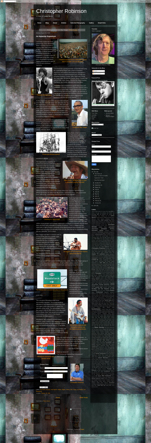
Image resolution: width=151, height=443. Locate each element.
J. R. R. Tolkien (108, 297)
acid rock (107, 215)
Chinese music (95, 246)
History (68, 389)
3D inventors (103, 214)
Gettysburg (101, 279)
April (96, 196)
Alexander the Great (96, 220)
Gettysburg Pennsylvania (109, 279)
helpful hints (100, 290)
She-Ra (112, 357)
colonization (105, 255)
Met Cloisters (100, 316)
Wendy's (100, 377)
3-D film (97, 212)
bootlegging (112, 238)
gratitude (93, 281)
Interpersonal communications (98, 297)
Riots (109, 346)
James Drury (108, 299)
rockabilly (93, 353)
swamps (108, 363)
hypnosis (96, 296)
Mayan (105, 314)
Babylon (112, 234)
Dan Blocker (107, 261)
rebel (107, 344)
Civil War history (109, 248)
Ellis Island (105, 268)
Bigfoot (98, 237)
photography (98, 337)
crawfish (100, 259)
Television (94, 366)
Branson (100, 240)
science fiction (98, 356)
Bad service (102, 236)
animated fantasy (107, 228)
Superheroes (103, 363)
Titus (102, 370)
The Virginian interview (100, 368)
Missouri (105, 317)
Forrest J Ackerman (98, 275)
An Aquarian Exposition (46, 36)
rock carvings (102, 350)
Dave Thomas (109, 262)
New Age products (103, 324)
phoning (93, 337)
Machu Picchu (107, 312)
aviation (104, 234)
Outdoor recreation (104, 331)
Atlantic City (105, 233)
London (103, 309)
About (55, 23)
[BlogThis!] (42, 387)
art (92, 233)
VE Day (93, 374)
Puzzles (103, 344)
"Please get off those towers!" (51, 154)
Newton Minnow (99, 329)
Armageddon (111, 232)
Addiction (101, 217)
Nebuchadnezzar (95, 324)
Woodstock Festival (96, 384)
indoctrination (111, 296)
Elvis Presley (111, 268)
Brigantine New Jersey (96, 241)
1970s (107, 211)
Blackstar (112, 237)
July (96, 189)
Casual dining (103, 244)
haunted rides (99, 287)
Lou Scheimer (98, 310)
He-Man (112, 287)
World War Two (101, 385)
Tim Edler (99, 370)
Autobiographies (99, 234)
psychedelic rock (81, 389)
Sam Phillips (111, 355)
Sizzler (105, 360)
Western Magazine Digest (110, 116)
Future (106, 276)
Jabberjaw (98, 299)
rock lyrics (112, 350)
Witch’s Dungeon (107, 381)
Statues (107, 362)
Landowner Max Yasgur (79, 127)
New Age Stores (110, 324)
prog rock (104, 341)
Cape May (110, 242)
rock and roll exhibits (98, 349)
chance (101, 245)
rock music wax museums (109, 352)
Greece (110, 281)
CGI (113, 244)
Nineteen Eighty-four (99, 330)
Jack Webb (103, 299)
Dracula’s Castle (111, 264)
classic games (95, 251)
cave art (111, 244)
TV (113, 370)
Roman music (109, 353)
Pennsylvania (94, 334)
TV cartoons (94, 371)
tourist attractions (106, 370)
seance (112, 356)
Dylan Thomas (95, 265)
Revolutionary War (103, 346)
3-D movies (109, 212)
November (97, 173)
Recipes (94, 117)
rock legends (107, 350)
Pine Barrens (104, 337)
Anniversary (100, 232)
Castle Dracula (97, 244)
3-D (112, 211)
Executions (108, 272)
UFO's (102, 371)
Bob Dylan (97, 238)
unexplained (107, 371)
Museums (94, 320)
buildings (103, 241)
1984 (110, 211)
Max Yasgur (73, 389)
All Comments (97, 73)
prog (100, 341)
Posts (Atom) (46, 401)
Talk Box (104, 364)
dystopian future (105, 265)
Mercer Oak (94, 316)
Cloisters (107, 254)
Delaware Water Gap (100, 264)
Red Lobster (111, 344)
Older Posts (84, 397)
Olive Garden (111, 330)
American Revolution (110, 221)
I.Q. (99, 296)
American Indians (95, 221)
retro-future (112, 345)
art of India (95, 233)
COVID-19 (95, 259)
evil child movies (105, 270)
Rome (113, 353)
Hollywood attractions (109, 292)
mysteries (112, 321)
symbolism (112, 363)
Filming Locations (106, 273)
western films (104, 377)
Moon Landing (111, 317)
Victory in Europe (105, 374)
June (96, 191)
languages (112, 304)
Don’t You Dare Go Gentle (99, 80)
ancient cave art (110, 223)
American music (102, 221)
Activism (97, 217)
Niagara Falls (105, 329)
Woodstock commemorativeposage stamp (45, 357)
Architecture (106, 232)
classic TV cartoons (98, 254)
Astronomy (100, 233)
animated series (97, 230)
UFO (99, 371)
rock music (94, 352)
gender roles (104, 277)
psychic (93, 344)
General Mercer (110, 277)
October (97, 183)
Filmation (98, 273)
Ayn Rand (42, 389)
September (98, 185)
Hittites (93, 292)
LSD (111, 310)
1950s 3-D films (95, 211)
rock (108, 348)
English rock (103, 269)
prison (97, 341)
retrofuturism (95, 346)
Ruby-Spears (94, 355)
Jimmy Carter (98, 301)
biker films (102, 237)
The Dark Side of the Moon (97, 367)
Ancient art (103, 223)
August (97, 187)
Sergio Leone (95, 357)
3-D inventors (103, 212)
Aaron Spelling (101, 215)
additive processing (108, 217)
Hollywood (99, 292)
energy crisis (98, 269)
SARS (93, 356)
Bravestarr (105, 240)
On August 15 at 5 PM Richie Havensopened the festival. (75, 252)
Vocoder (93, 375)
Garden (93, 277)
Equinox (108, 269)
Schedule (94, 115)
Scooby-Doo (103, 356)
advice (113, 217)
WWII (110, 385)
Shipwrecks (109, 359)
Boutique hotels (95, 240)
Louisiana (104, 310)
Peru (93, 336)
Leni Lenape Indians (107, 305)
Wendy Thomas (95, 377)
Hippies (64, 389)
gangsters (112, 276)
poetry (113, 337)
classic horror (101, 251)
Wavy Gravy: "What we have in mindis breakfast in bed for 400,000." (75, 181)
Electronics (100, 268)
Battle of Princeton (110, 236)
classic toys (111, 252)
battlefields (94, 237)
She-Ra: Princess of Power (101, 359)
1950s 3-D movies (101, 211)
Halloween (100, 283)
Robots (105, 348)
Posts (95, 71)
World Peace (111, 384)
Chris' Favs (94, 113)
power (104, 338)
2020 (95, 205)
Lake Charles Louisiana (97, 304)
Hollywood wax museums (104, 293)
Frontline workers (100, 276)
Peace (112, 333)
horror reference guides (104, 295)
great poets (105, 281)
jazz (99, 300)
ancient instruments (96, 224)
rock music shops (100, 352)
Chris (100, 246)
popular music (99, 338)
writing (107, 385)
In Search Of (103, 296)
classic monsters (107, 251)
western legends (111, 377)
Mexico (105, 316)
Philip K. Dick (111, 336)
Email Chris (102, 23)
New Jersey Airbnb (108, 327)
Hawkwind (105, 287)
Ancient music (104, 224)
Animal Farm (103, 227)
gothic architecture (110, 280)
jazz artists (102, 300)
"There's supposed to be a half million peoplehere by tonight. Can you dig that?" (73, 60)
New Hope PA (95, 325)
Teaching (112, 364)
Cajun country (107, 241)
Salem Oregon (105, 355)
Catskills (107, 244)
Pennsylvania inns (110, 334)
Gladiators (104, 280)
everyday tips (98, 270)
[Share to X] (44, 387)
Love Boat (108, 310)
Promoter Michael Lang (44, 95)
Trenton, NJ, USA (45, 393)
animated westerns (109, 230)
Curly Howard (95, 261)
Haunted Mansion (100, 286)
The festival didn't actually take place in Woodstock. (52, 290)
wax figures (98, 375)
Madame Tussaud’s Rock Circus (105, 313)
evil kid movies (98, 272)
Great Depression (99, 281)
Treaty (111, 370)
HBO (109, 287)
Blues (93, 238)
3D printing (109, 214)
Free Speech (54, 389)
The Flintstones (106, 367)
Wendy (113, 375)
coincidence (112, 254)
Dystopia (100, 265)
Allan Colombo (104, 220)
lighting (108, 307)
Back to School (95, 236)
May (96, 194)
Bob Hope (102, 238)
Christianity (112, 246)
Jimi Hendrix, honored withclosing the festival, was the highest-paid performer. (78, 327)
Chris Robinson (105, 246)
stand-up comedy (97, 362)
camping (100, 242)
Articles (63, 23)
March (96, 198)
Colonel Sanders (99, 255)
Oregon (97, 331)
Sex (110, 357)
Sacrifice (99, 355)
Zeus (97, 386)
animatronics (94, 232)
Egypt (101, 266)
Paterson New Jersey (105, 333)
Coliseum (93, 255)
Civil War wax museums (102, 249)
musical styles (107, 321)
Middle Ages (94, 317)
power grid (108, 338)
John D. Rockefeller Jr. (107, 301)
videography (111, 374)
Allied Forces (111, 220)
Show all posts (73, 30)
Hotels (110, 295)
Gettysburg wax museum (97, 280)
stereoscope (111, 362)
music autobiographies (100, 320)
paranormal (112, 331)
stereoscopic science (96, 363)
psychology (98, 344)
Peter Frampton (97, 336)
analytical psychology (96, 223)
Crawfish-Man (106, 259)
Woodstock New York (104, 384)
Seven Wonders (103, 358)
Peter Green (104, 336)
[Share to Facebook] (45, 387)
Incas (107, 296)
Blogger (82, 429)
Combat (109, 255)
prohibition (94, 342)
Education (98, 266)
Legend (100, 305)
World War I (94, 385)
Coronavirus (95, 258)
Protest (98, 342)
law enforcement (95, 305)
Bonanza (107, 238)
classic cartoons (111, 249)
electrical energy (106, 266)
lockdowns (96, 309)
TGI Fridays (112, 366)
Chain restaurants (95, 245)
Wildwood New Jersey (97, 381)
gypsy (96, 283)
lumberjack (100, 312)
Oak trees (106, 330)
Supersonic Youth (98, 178)
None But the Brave (99, 180)
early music (112, 265)
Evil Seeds (103, 272)
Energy (93, 269)
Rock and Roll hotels (106, 349)
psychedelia (102, 342)
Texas (105, 366)
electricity (96, 268)
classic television (104, 252)
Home (39, 23)
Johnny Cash (98, 303)
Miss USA (100, 317)
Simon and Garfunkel (99, 360)
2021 (95, 171)
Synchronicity (98, 364)
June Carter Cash (110, 303)
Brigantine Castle (110, 240)
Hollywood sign (95, 293)
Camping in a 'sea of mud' (52, 219)
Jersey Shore (108, 300)
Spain (93, 362)
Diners (106, 264)
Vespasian (98, 374)
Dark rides (102, 262)
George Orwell (95, 279)
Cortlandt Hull (101, 258)
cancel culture (105, 242)
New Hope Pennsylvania (104, 325)
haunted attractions (104, 284)
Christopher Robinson (61, 11)
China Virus (111, 245)
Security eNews (110, 113)
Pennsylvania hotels (102, 334)
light (103, 307)
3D (98, 214)
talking (108, 364)
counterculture (108, 258)
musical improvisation (99, 321)
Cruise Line (111, 259)
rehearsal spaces (95, 345)
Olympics (93, 331)
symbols (93, 364)
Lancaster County (106, 304)
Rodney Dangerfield (101, 353)
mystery (93, 322)
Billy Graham (107, 237)
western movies (108, 378)
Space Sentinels (110, 360)
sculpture (109, 356)
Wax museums (106, 375)
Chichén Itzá (106, 245)
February (97, 200)
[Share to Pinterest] (47, 387)
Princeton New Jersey (103, 340)
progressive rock (110, 341)
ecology (93, 266)
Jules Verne (103, 303)
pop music (94, 338)
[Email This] (40, 387)
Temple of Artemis (99, 366)
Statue (103, 362)
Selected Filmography (77, 23)
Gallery (91, 23)
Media (113, 314)
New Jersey (99, 327)
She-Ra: (93, 359)
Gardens (98, 277)
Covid (113, 258)
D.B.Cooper (101, 261)
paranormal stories (96, 333)
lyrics (103, 312)
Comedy (112, 255)
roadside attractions (100, 348)
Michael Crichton (110, 316)
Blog (47, 23)
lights (113, 307)
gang (109, 276)
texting (108, 366)
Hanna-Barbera (106, 283)
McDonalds (109, 314)
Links (93, 119)
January (97, 203)
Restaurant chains (105, 345)
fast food (112, 272)
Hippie (59, 389)
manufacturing (94, 314)
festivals (48, 389)
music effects (109, 320)
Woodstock (39, 391)
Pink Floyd (109, 337)
